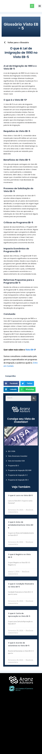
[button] (39, 6)
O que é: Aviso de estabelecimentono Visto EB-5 (21, 525)
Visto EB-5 (30, 350)
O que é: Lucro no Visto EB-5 (20, 495)
